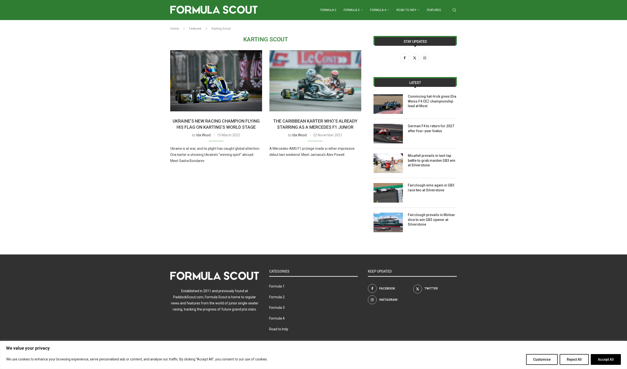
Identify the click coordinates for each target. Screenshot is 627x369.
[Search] (454, 10)
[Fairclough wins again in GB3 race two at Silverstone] (388, 193)
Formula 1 (277, 286)
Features (434, 10)
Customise (542, 359)
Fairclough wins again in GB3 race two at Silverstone (431, 187)
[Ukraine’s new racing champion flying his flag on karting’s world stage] (216, 80)
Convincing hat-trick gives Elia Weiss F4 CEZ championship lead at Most (432, 101)
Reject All (574, 359)
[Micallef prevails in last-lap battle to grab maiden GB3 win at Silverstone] (388, 163)
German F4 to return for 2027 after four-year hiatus (431, 128)
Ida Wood (203, 135)
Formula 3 (352, 10)
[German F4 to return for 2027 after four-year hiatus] (388, 133)
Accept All (606, 359)
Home (174, 28)
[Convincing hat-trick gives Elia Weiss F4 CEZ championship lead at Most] (388, 104)
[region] (313, 355)
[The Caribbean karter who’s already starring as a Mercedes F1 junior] (315, 80)
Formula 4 (378, 10)
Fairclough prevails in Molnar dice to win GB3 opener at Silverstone (431, 219)
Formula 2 (328, 10)
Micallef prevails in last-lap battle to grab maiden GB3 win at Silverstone (431, 160)
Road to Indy (406, 10)
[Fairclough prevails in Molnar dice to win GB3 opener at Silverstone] (388, 222)
